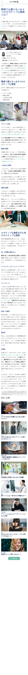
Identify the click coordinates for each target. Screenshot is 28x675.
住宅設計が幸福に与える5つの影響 (12, 477)
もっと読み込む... (14, 558)
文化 (2, 415)
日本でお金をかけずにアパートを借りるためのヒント (13, 438)
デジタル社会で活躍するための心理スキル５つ (13, 418)
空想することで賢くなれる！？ (11, 554)
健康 (2, 494)
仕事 (2, 5)
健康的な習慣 (3, 455)
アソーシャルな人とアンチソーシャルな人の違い (13, 515)
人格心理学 (3, 512)
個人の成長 (3, 552)
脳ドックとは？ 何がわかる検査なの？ (13, 495)
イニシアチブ (17, 277)
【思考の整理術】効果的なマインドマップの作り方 (13, 458)
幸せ (2, 475)
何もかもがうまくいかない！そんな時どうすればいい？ (13, 535)
